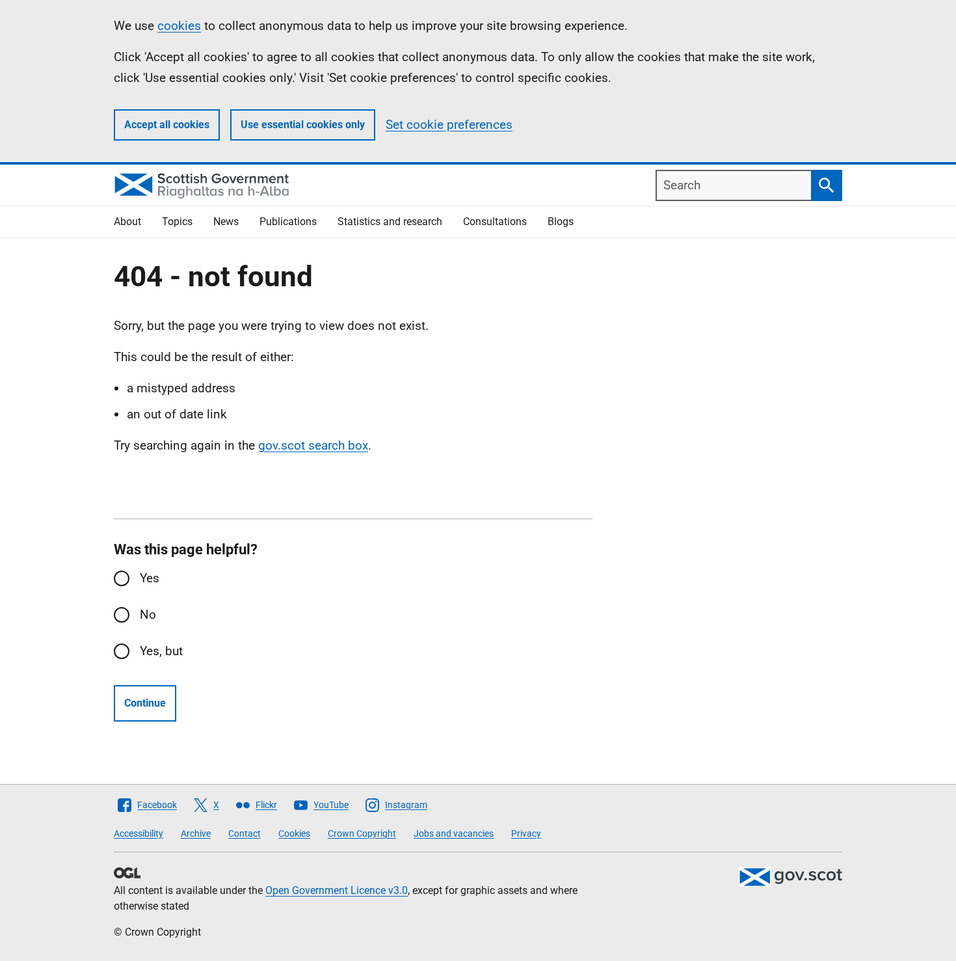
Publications (288, 221)
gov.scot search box (313, 445)
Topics (177, 221)
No (148, 614)
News (226, 221)
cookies (179, 25)
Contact (244, 833)
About (127, 221)
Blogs (561, 221)
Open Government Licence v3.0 (336, 890)
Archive (196, 833)
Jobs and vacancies (454, 833)
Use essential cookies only (303, 124)
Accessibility (138, 833)
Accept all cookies (166, 124)
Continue (145, 703)
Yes (149, 578)
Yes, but (161, 650)
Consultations (495, 221)
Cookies (294, 833)
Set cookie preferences (449, 124)
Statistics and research (390, 221)
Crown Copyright (362, 833)
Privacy (526, 833)
